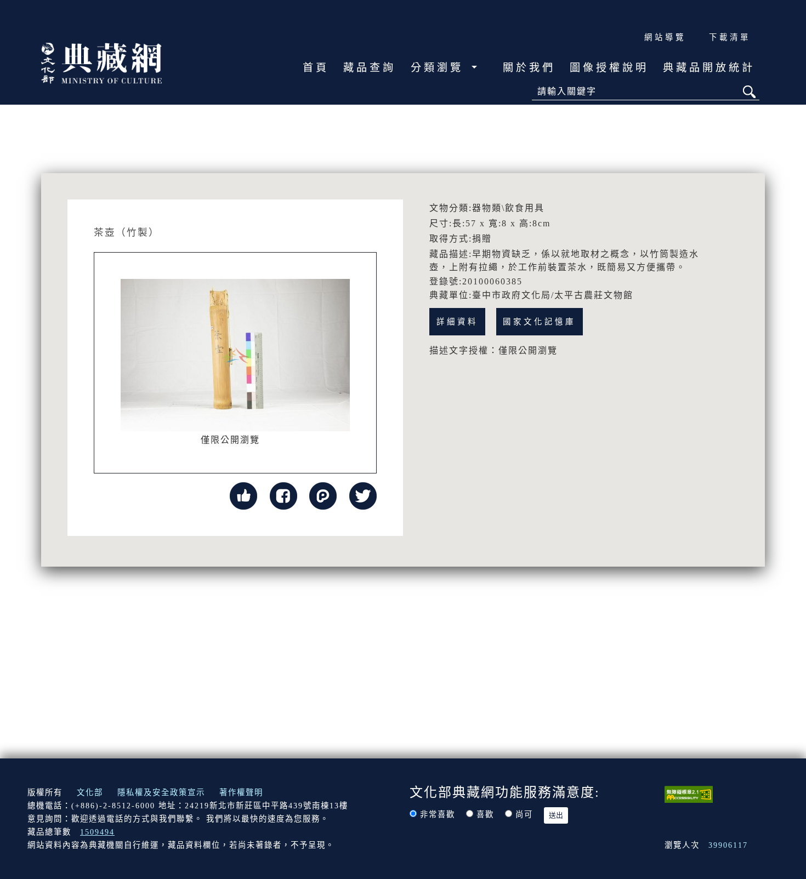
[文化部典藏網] (101, 62)
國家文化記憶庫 (539, 321)
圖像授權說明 (609, 67)
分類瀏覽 (440, 67)
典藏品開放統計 (709, 67)
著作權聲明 (241, 792)
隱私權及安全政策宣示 (161, 792)
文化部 (90, 792)
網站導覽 (665, 37)
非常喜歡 (437, 814)
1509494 (97, 831)
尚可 (524, 814)
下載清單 (730, 37)
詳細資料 (457, 321)
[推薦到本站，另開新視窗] (243, 495)
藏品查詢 (369, 67)
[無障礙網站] (689, 793)
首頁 (316, 67)
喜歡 (485, 814)
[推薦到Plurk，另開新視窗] (323, 495)
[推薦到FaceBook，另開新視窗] (283, 495)
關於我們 (529, 67)
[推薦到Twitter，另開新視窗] (363, 495)
